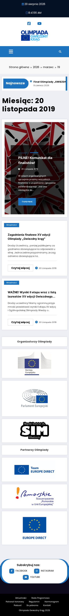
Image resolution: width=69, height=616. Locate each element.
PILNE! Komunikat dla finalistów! (35, 160)
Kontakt (47, 605)
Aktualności (23, 153)
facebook (21, 570)
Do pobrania (32, 605)
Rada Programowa (40, 598)
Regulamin (34, 601)
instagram (47, 570)
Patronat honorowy (15, 601)
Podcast (18, 605)
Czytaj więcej (27, 201)
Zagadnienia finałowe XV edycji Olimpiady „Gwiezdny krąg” (29, 237)
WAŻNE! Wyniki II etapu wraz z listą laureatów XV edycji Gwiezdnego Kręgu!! (32, 294)
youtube (35, 577)
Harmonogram (52, 601)
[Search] (60, 51)
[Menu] (11, 51)
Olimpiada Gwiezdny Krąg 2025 (34, 610)
